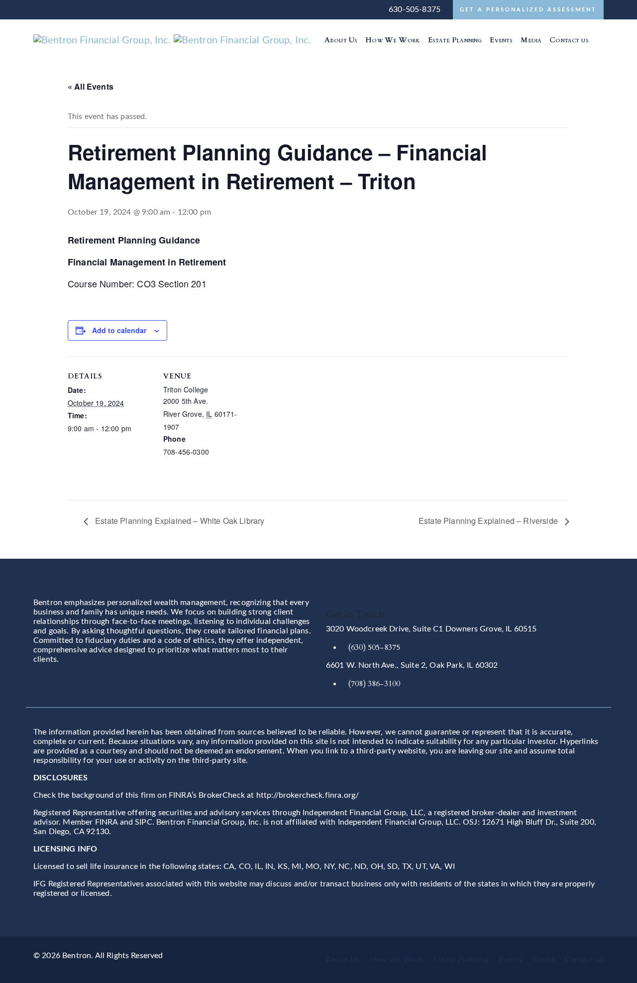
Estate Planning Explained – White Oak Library (178, 520)
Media (543, 960)
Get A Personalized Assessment (528, 9)
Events (511, 960)
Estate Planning (460, 960)
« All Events (90, 86)
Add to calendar (119, 330)
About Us (343, 960)
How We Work (396, 960)
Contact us (584, 960)
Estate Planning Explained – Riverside (489, 520)
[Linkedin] (598, 39)
